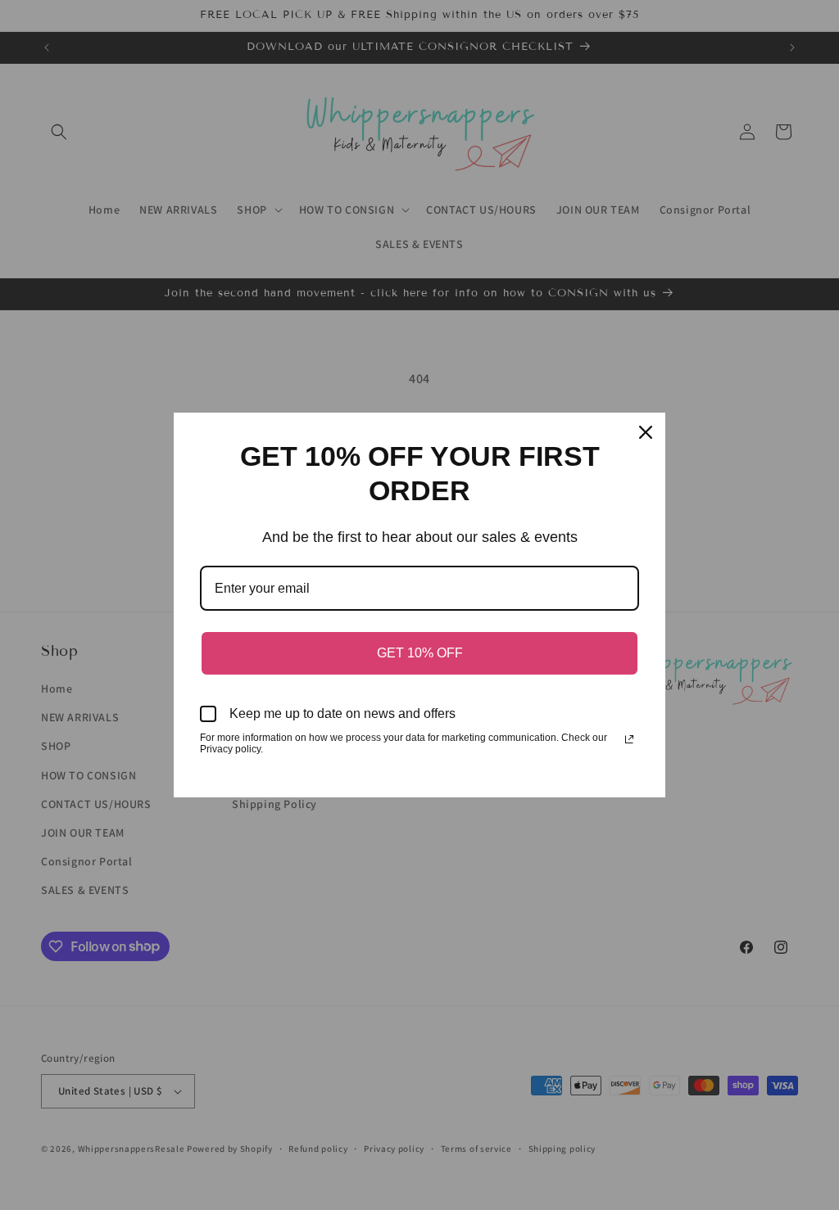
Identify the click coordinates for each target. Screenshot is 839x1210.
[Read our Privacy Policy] (629, 739)
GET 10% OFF (420, 653)
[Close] (645, 432)
